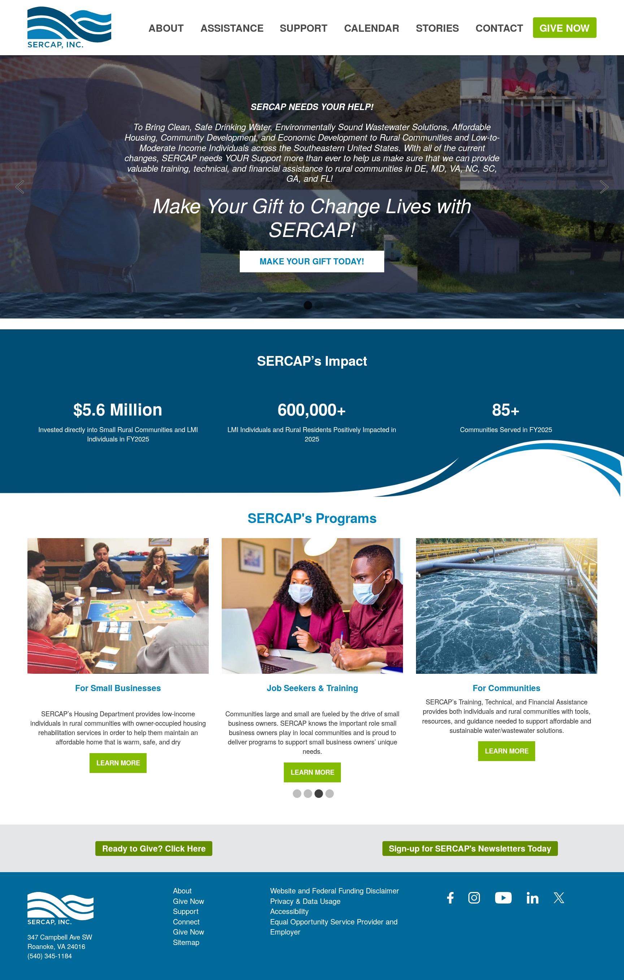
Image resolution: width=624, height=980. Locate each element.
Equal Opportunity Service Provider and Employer (334, 926)
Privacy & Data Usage (305, 901)
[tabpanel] (312, 186)
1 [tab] (306, 305)
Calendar (371, 28)
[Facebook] (450, 898)
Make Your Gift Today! (312, 261)
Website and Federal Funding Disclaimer (334, 890)
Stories (437, 28)
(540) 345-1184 (49, 955)
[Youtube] (503, 898)
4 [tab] (328, 794)
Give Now (565, 28)
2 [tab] (317, 305)
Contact (499, 28)
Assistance (232, 28)
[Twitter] (559, 898)
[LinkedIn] (532, 898)
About (166, 28)
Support (304, 28)
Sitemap (186, 942)
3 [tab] (317, 794)
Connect (186, 921)
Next (604, 187)
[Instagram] (474, 898)
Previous (20, 187)
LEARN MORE (118, 763)
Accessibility (289, 911)
